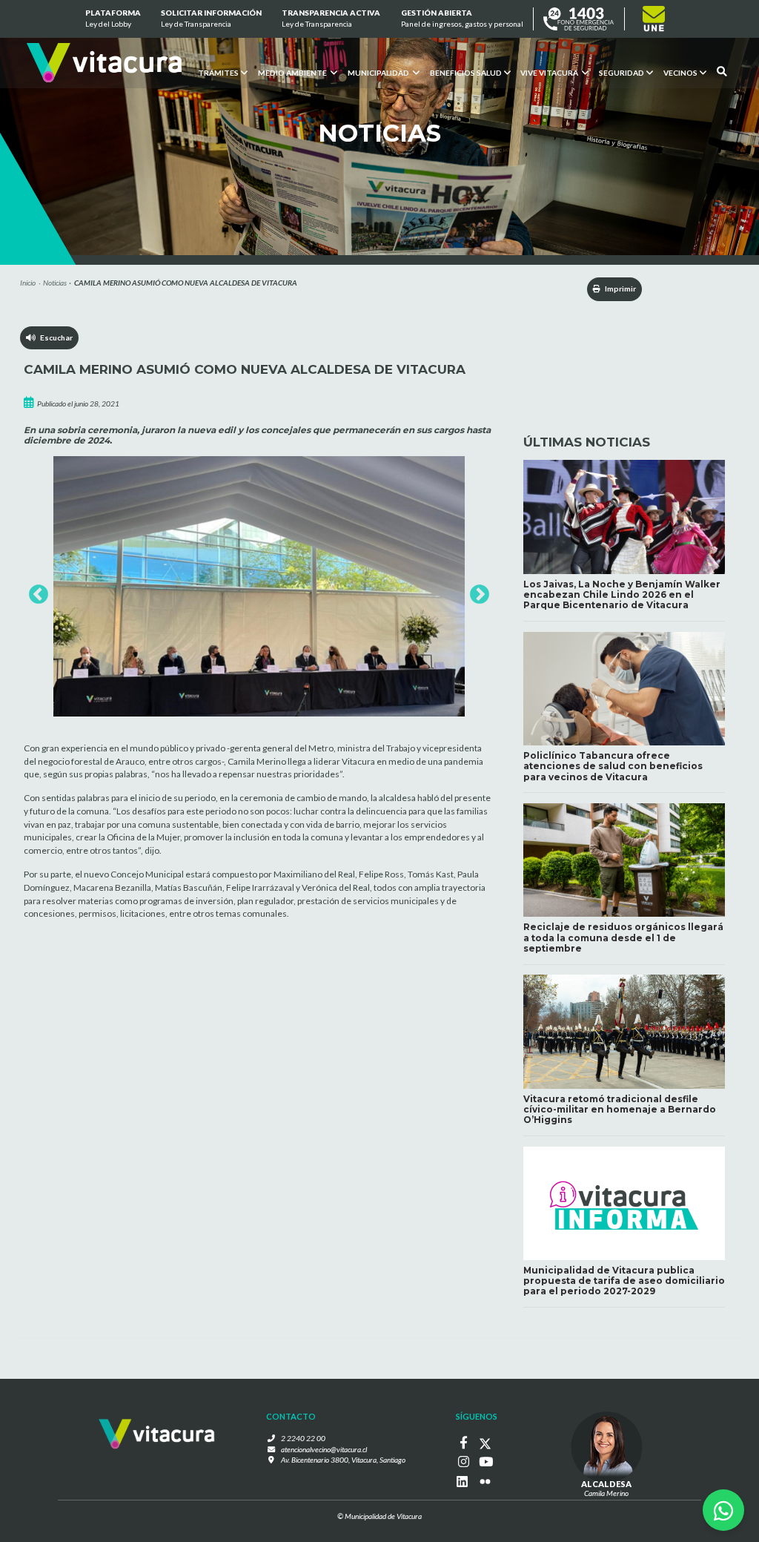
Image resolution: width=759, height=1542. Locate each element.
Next (475, 591)
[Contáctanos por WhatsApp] (723, 1510)
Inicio (28, 282)
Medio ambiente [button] (292, 71)
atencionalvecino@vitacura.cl (324, 1449)
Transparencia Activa (331, 18)
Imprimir (619, 288)
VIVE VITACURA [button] (550, 71)
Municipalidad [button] (378, 71)
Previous (34, 591)
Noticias (55, 282)
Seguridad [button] (621, 71)
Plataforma (113, 18)
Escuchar (54, 337)
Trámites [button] (217, 71)
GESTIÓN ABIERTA (461, 18)
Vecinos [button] (680, 71)
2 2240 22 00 (303, 1438)
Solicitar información (211, 18)
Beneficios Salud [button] (465, 71)
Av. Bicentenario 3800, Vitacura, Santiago (343, 1459)
